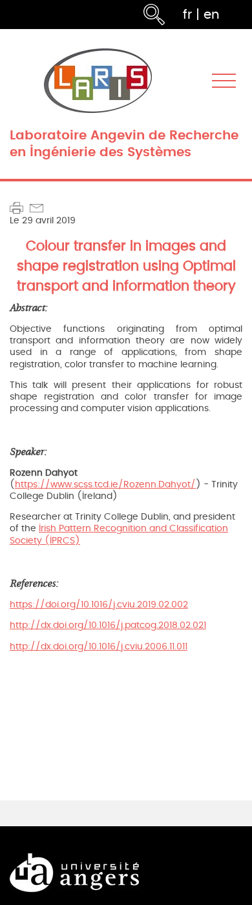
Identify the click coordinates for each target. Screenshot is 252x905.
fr (187, 15)
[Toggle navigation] (223, 81)
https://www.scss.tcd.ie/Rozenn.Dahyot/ (105, 484)
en (212, 15)
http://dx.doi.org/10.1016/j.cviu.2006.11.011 (98, 646)
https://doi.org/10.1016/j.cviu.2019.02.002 (99, 604)
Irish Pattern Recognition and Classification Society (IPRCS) (119, 534)
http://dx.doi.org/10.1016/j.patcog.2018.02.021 (108, 625)
